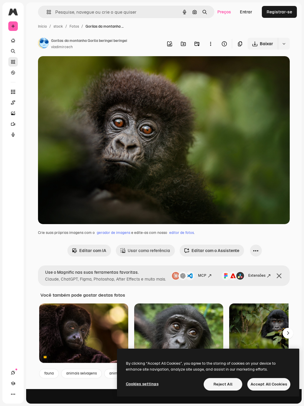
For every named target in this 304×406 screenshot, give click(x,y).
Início (42, 26)
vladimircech (62, 47)
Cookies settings (142, 383)
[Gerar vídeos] (13, 124)
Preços (224, 12)
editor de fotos (181, 232)
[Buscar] (13, 51)
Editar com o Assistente (215, 250)
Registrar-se (279, 12)
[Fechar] (279, 275)
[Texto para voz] (13, 134)
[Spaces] (13, 102)
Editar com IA (92, 250)
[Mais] (13, 394)
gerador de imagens (113, 232)
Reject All (222, 384)
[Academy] (13, 383)
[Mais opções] (210, 44)
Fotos (74, 26)
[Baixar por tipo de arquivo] (284, 44)
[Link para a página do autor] (43, 44)
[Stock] (13, 62)
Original (76, 67)
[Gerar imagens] (13, 113)
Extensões (256, 275)
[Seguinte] (288, 333)
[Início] (13, 40)
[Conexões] (13, 372)
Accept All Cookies (269, 384)
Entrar (246, 12)
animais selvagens (81, 373)
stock (58, 26)
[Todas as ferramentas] (13, 92)
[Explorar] (13, 72)
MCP (202, 275)
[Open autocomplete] (46, 12)
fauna (49, 373)
